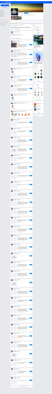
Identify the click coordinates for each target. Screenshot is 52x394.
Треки (35, 83)
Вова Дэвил (40, 114)
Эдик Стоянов (15, 31)
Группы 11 (35, 102)
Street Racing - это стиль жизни (39, 109)
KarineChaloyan (35, 78)
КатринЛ (41, 75)
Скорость (37, 84)
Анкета (35, 25)
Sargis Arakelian (24, 111)
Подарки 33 (36, 90)
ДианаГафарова (38, 75)
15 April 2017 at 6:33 (15, 32)
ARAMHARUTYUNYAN (38, 78)
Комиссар (37, 85)
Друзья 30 (35, 68)
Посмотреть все (38, 99)
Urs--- (41, 78)
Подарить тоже (13, 100)
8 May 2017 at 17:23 (15, 25)
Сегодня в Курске (39, 103)
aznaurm (35, 75)
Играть (31, 44)
